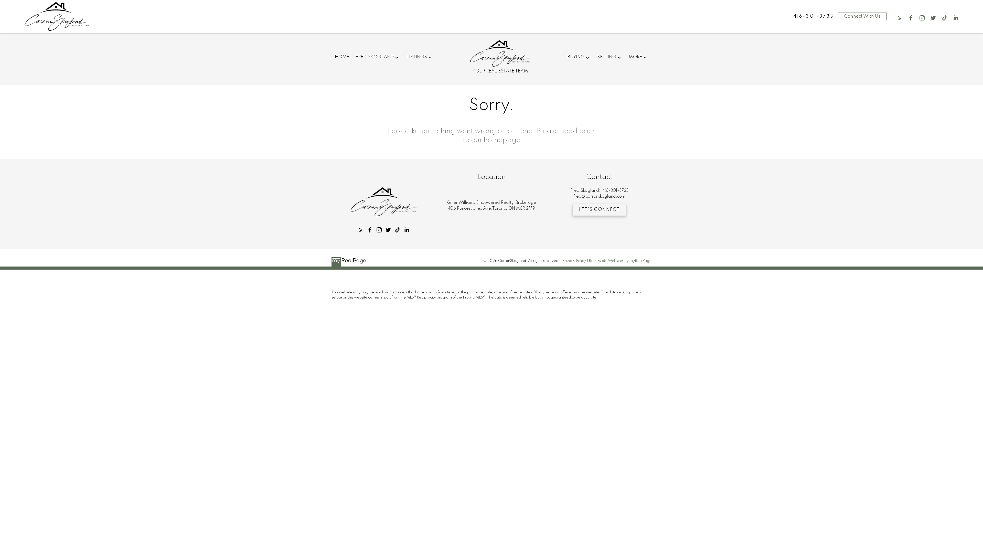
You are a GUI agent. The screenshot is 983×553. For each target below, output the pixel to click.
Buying (575, 57)
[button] (899, 17)
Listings (417, 57)
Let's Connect (599, 209)
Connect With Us (862, 16)
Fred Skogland (375, 57)
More (635, 57)
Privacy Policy (574, 261)
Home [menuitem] (342, 57)
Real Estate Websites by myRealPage (620, 261)
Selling (606, 57)
